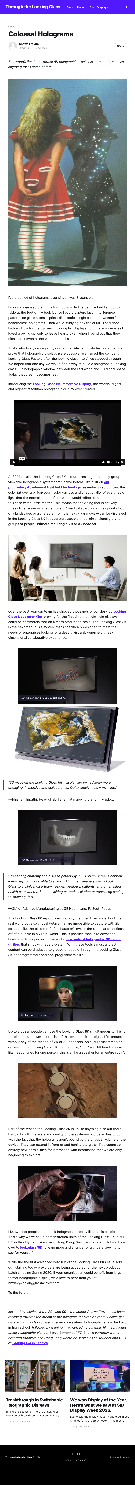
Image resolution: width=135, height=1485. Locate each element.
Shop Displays (99, 7)
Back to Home (75, 7)
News (11, 26)
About (68, 1460)
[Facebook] (78, 1454)
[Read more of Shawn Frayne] (12, 46)
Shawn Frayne (29, 43)
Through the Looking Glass (32, 7)
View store (81, 1460)
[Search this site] (127, 7)
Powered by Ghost (120, 1457)
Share (120, 46)
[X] (72, 1454)
